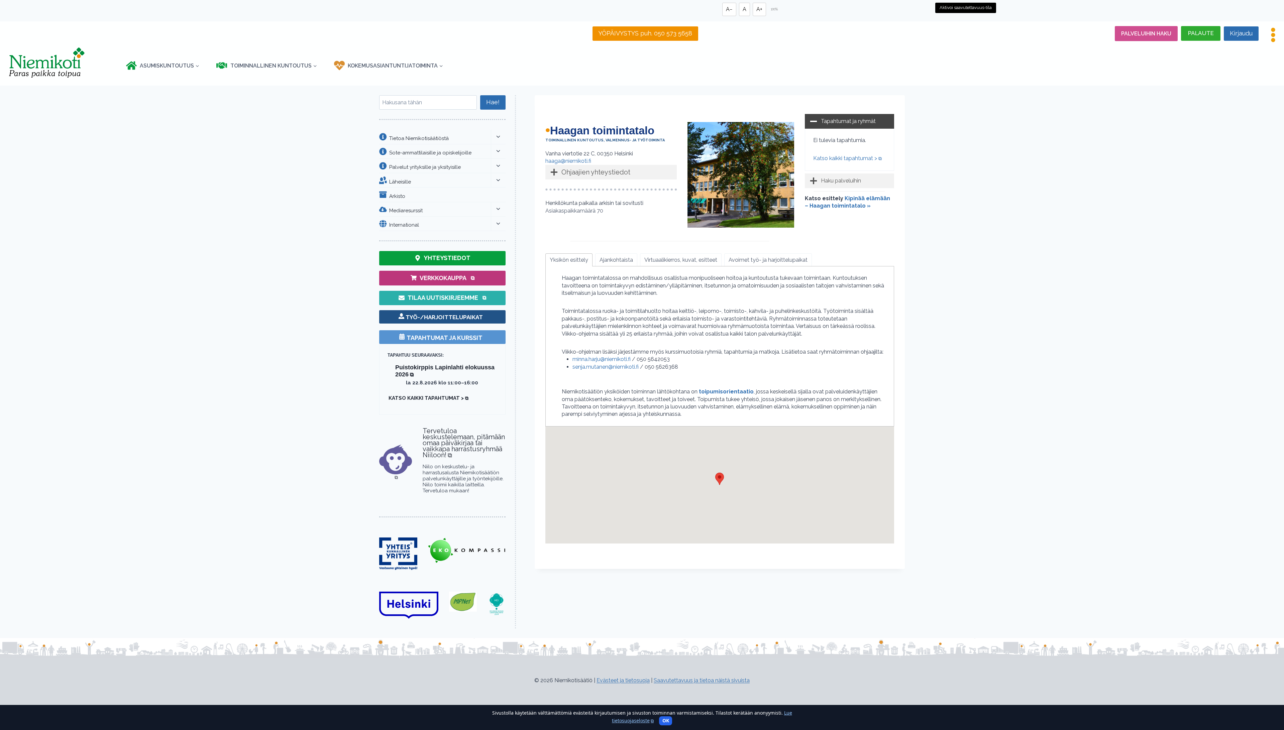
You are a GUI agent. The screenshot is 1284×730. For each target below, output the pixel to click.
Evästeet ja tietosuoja (623, 680)
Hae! (493, 102)
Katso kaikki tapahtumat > (847, 158)
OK (665, 720)
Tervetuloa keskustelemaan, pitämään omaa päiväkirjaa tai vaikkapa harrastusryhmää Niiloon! (464, 443)
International (404, 225)
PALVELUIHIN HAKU (1146, 33)
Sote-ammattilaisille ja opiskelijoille (430, 152)
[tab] (569, 259)
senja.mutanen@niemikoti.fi (605, 367)
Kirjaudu (1241, 33)
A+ (759, 9)
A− (729, 9)
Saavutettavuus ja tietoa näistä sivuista (702, 680)
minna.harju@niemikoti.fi (602, 359)
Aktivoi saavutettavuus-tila (966, 7)
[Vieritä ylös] (17, 692)
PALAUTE (1201, 33)
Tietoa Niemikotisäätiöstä (419, 138)
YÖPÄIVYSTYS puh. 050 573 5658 (645, 33)
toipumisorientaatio (726, 391)
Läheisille (400, 181)
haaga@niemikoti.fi (568, 161)
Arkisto (397, 196)
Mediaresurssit (406, 210)
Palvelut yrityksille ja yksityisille (425, 167)
